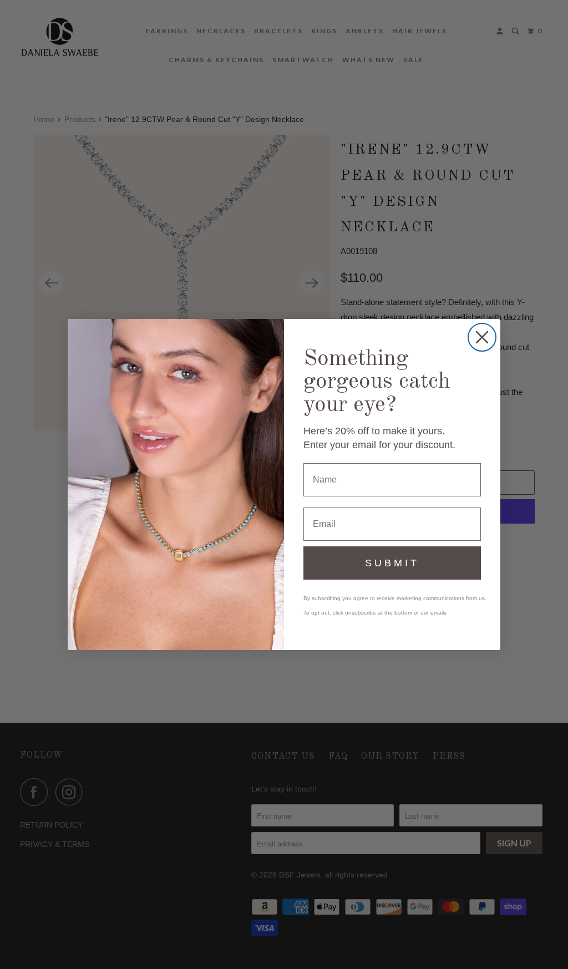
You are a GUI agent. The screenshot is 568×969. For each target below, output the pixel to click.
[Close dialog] (482, 337)
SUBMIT (392, 563)
